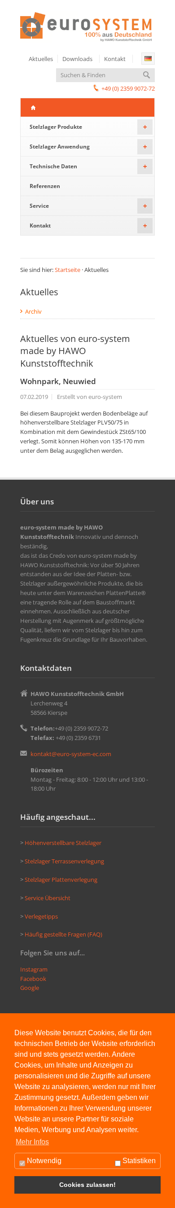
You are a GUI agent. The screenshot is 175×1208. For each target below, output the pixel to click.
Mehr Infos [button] (32, 1142)
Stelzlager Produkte (88, 127)
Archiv (33, 311)
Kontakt (115, 59)
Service (88, 206)
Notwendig (43, 1160)
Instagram (34, 969)
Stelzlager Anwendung (88, 146)
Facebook (33, 979)
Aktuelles (41, 59)
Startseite (67, 270)
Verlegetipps (42, 916)
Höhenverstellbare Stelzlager (63, 843)
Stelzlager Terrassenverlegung (64, 861)
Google (29, 988)
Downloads (77, 59)
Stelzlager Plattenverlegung (61, 879)
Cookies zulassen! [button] (87, 1184)
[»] (148, 59)
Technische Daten (88, 166)
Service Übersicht (47, 898)
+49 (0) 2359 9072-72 (128, 88)
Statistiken (138, 1160)
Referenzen (45, 186)
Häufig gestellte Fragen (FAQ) (63, 934)
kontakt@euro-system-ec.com (71, 754)
